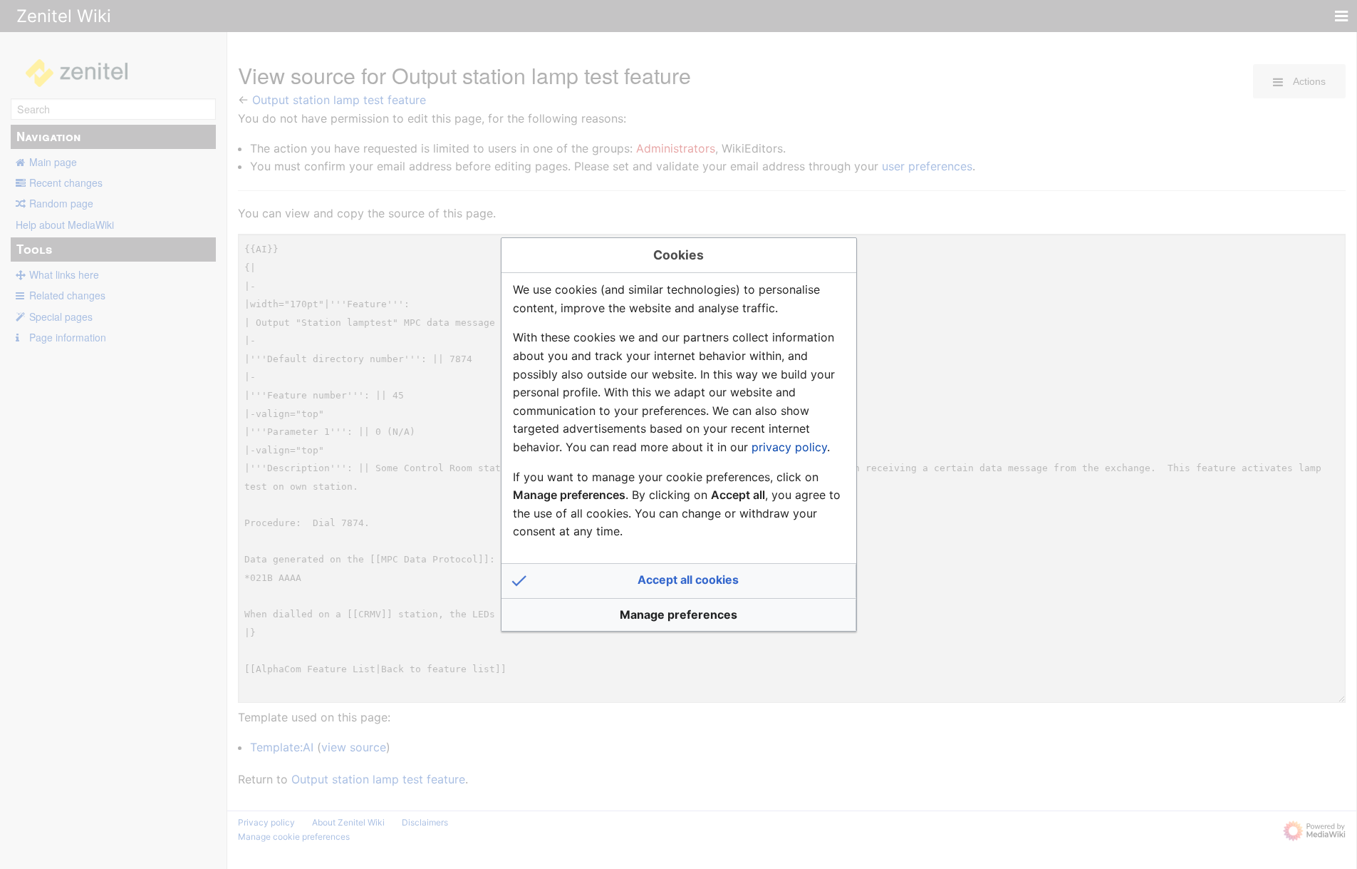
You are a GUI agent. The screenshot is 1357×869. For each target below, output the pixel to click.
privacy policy (789, 447)
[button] (678, 581)
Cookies (678, 254)
